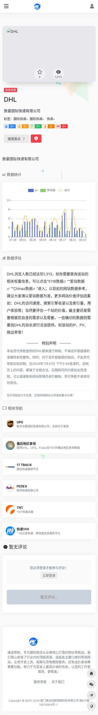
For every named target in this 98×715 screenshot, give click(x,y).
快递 (50, 119)
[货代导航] (49, 6)
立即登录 (49, 575)
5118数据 (55, 281)
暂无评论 (18, 547)
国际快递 (10, 90)
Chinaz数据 (23, 288)
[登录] (92, 6)
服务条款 (40, 682)
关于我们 (58, 682)
